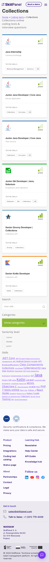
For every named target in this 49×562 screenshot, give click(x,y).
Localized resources (18, 383)
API (40, 361)
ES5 (24, 371)
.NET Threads (20, 359)
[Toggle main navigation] (45, 4)
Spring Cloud (35, 396)
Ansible (34, 361)
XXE (12, 399)
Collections (11, 112)
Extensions (6, 376)
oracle (32, 386)
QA (18, 201)
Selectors (25, 396)
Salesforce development (11, 396)
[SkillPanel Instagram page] (37, 477)
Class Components (31, 364)
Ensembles (19, 371)
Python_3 (32, 390)
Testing (6, 399)
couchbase (19, 368)
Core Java (21, 112)
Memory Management (15, 69)
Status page (9, 465)
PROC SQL (24, 390)
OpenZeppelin (23, 387)
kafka (14, 380)
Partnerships (10, 476)
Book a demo (34, 4)
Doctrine (10, 371)
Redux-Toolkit (33, 393)
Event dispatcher (32, 371)
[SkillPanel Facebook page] (43, 477)
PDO (38, 387)
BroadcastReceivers (10, 365)
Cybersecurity (32, 367)
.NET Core (8, 358)
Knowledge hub (33, 461)
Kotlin (9, 291)
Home (5, 17)
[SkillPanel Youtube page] (32, 477)
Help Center (31, 450)
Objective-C (9, 386)
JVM (9, 380)
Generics (30, 69)
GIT (32, 375)
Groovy (9, 247)
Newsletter (31, 445)
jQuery (5, 380)
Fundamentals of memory (20, 376)
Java (38, 375)
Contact (7, 482)
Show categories (14, 322)
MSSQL (30, 383)
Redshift (13, 393)
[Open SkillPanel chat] (42, 555)
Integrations (9, 450)
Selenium (10, 201)
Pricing (7, 445)
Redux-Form (21, 393)
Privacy (7, 493)
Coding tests (17, 17)
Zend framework (20, 399)
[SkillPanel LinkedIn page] (26, 477)
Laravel (30, 379)
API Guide (30, 456)
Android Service (23, 361)
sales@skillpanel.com (20, 511)
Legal (6, 487)
